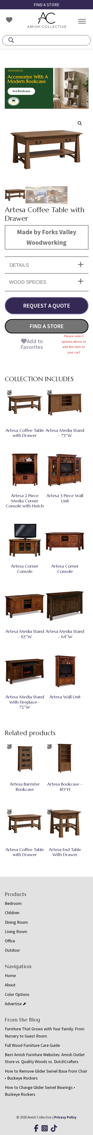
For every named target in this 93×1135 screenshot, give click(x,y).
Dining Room (16, 922)
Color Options (17, 994)
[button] (80, 123)
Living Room (16, 931)
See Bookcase (21, 91)
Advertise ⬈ (15, 1003)
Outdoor (12, 950)
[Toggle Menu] (82, 21)
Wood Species (27, 282)
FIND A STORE (46, 4)
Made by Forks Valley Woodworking (46, 237)
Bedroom (13, 903)
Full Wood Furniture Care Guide (32, 1045)
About (10, 985)
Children (12, 912)
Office (10, 941)
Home (10, 975)
